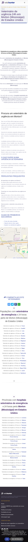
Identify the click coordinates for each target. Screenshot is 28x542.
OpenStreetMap (20, 257)
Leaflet (14, 257)
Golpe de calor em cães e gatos (11, 223)
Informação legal (5, 517)
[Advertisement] (14, 37)
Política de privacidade (7, 514)
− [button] (2, 232)
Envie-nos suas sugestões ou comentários (12, 523)
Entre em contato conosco (8, 525)
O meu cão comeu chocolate (10, 221)
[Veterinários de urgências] (8, 2)
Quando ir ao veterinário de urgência (12, 225)
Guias (2, 503)
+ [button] (2, 229)
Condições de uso (6, 512)
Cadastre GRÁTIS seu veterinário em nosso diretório (12, 506)
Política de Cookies (6, 509)
